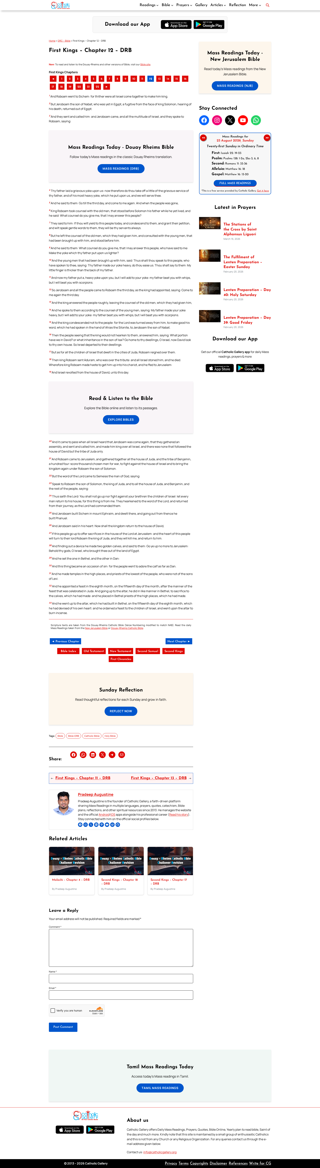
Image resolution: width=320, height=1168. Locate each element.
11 (142, 79)
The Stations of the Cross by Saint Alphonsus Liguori (240, 229)
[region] (235, 163)
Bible (60, 736)
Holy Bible (110, 736)
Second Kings (173, 651)
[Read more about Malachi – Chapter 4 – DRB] (71, 874)
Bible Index (68, 651)
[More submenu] (260, 5)
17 (53, 86)
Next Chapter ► (178, 641)
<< (203, 137)
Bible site (145, 64)
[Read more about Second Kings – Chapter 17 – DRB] (170, 874)
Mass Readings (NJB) (235, 86)
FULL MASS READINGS (235, 183)
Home (52, 40)
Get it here (263, 191)
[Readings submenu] (157, 5)
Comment (55, 926)
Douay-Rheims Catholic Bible (127, 628)
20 (79, 86)
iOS (112, 814)
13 (159, 79)
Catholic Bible (91, 736)
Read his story (178, 814)
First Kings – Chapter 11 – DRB (82, 778)
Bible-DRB (73, 736)
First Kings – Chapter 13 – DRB (159, 778)
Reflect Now (121, 711)
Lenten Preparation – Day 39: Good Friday (247, 320)
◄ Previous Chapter (65, 641)
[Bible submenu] (172, 5)
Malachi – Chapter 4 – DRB (71, 879)
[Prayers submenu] (191, 5)
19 (70, 86)
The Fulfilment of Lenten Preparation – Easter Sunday (243, 262)
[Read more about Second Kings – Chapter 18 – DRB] (121, 874)
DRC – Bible (64, 40)
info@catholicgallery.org (159, 1152)
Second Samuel (147, 651)
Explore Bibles (121, 420)
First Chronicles (121, 659)
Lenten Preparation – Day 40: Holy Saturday (247, 292)
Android (104, 814)
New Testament (120, 651)
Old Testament (94, 651)
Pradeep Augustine (95, 794)
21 (88, 86)
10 (133, 79)
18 (61, 86)
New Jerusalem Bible (96, 628)
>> (267, 137)
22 (97, 86)
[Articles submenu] (225, 5)
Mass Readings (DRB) (121, 168)
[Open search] (267, 5)
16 (185, 79)
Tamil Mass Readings (160, 1088)
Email (52, 988)
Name (53, 971)
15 (176, 79)
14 (168, 79)
